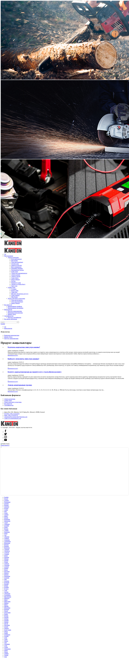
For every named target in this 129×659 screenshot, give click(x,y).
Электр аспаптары (13, 257)
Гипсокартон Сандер (17, 270)
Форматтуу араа (16, 282)
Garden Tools (11, 287)
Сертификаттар (8, 316)
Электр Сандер (15, 276)
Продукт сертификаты (14, 317)
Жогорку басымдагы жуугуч (19, 293)
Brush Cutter (14, 290)
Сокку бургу (15, 278)
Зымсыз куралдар (16, 265)
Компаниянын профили (15, 306)
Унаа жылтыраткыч (17, 262)
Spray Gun (14, 286)
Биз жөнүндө (8, 305)
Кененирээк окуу (13, 355)
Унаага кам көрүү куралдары (16, 298)
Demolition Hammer (17, 268)
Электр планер (15, 275)
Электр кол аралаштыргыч (19, 273)
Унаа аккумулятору (17, 300)
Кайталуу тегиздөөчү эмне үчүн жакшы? (23, 359)
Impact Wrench (15, 279)
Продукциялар (8, 256)
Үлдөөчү (13, 289)
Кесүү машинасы (16, 267)
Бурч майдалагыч (16, 259)
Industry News (12, 314)
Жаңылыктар (8, 309)
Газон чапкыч (15, 295)
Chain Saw (14, 292)
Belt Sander (14, 260)
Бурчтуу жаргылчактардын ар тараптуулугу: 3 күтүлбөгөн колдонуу (35, 372)
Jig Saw (13, 281)
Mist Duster (14, 297)
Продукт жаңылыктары (15, 311)
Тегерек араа (15, 263)
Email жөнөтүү (5, 445)
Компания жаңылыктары (15, 312)
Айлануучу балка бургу (18, 284)
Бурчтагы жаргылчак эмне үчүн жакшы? (24, 347)
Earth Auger (14, 271)
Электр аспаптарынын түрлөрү (20, 385)
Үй (5, 254)
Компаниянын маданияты (15, 308)
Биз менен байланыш (10, 319)
